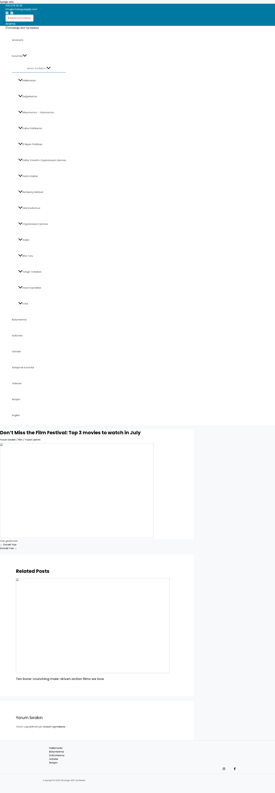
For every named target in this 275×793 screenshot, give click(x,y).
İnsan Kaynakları (31, 287)
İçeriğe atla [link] (7, 2)
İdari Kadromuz (31, 208)
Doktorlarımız (56, 755)
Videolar (17, 383)
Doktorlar (17, 335)
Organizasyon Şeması (35, 224)
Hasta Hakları (30, 176)
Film (20, 439)
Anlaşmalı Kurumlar (23, 367)
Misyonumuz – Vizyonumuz (38, 112)
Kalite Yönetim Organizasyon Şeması (44, 160)
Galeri (25, 240)
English (16, 415)
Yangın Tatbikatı (32, 271)
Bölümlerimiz (19, 319)
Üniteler (16, 351)
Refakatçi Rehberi (32, 192)
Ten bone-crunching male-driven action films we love (60, 679)
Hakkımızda (29, 80)
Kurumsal (17, 56)
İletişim (16, 399)
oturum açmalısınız (54, 726)
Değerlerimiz (29, 96)
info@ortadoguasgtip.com (21, 9)
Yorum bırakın (8, 439)
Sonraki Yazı (8, 548)
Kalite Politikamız (32, 128)
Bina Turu (27, 255)
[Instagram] (11, 13)
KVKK (25, 303)
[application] (25, 56)
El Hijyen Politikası (32, 144)
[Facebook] (7, 13)
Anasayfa (17, 40)
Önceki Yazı (8, 544)
